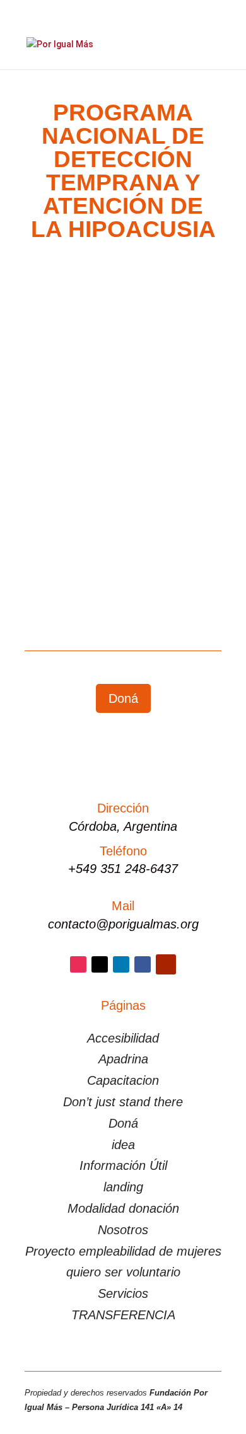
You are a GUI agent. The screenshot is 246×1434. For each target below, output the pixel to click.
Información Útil (123, 1165)
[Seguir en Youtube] (166, 964)
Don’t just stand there (123, 1102)
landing (123, 1187)
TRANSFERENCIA (123, 1315)
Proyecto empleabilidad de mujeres (123, 1251)
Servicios (123, 1293)
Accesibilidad (123, 1038)
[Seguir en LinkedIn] (121, 964)
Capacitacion (123, 1080)
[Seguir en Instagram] (78, 964)
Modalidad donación (123, 1208)
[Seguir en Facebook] (142, 964)
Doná (123, 698)
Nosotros (123, 1230)
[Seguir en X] (99, 964)
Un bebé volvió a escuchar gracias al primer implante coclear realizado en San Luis (117, 416)
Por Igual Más (80, 444)
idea (123, 1145)
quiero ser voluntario (123, 1272)
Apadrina (123, 1059)
